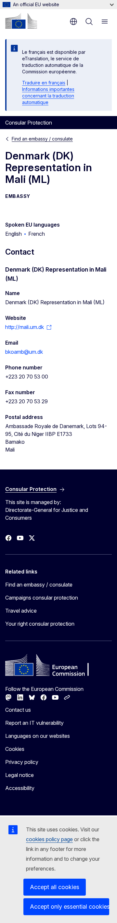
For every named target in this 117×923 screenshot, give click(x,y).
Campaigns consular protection (41, 597)
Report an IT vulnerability (34, 723)
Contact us (18, 710)
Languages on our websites (37, 736)
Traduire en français (43, 82)
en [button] (73, 21)
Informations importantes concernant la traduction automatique (48, 95)
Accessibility (19, 788)
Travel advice (21, 610)
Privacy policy (21, 762)
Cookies (14, 749)
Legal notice (19, 775)
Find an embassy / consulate (42, 138)
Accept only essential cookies (69, 906)
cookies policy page (49, 839)
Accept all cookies (54, 887)
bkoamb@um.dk (24, 352)
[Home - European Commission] (21, 21)
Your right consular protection (39, 623)
